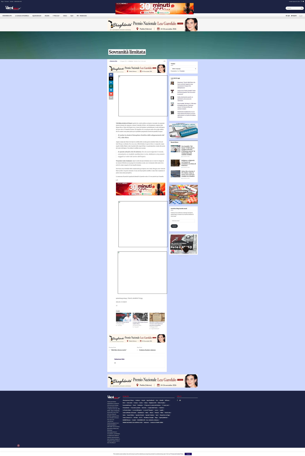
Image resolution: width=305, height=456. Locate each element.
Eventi (134, 405)
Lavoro (156, 410)
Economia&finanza (127, 405)
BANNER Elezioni (126, 420)
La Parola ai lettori (127, 410)
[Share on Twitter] (111, 79)
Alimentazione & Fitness (128, 400)
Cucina (140, 403)
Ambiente (137, 400)
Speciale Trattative (150, 415)
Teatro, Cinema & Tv (127, 417)
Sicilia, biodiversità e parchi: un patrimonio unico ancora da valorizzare (185, 99)
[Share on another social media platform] (111, 98)
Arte (157, 400)
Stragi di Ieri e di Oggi (164, 415)
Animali (143, 400)
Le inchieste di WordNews (22, 16)
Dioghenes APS (152, 403)
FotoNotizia (140, 405)
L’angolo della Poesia (152, 407)
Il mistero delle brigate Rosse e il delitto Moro (140, 323)
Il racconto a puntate (135, 407)
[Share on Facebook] (111, 75)
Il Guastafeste (126, 407)
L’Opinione (161, 407)
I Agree (188, 454)
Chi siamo (7, 1)
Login (288, 16)
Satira (124, 415)
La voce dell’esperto (137, 410)
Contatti (11, 1)
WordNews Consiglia (148, 417)
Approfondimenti (36, 16)
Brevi (124, 403)
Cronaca (136, 403)
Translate (182, 71)
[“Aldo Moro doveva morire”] (123, 317)
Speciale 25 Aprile (140, 415)
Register (294, 16)
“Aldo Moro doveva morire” (122, 322)
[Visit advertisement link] (154, 8)
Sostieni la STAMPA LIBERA (156, 422)
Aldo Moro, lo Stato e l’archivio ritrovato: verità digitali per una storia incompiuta (156, 323)
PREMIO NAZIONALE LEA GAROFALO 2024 (132, 422)
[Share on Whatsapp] (111, 86)
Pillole (161, 412)
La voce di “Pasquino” (148, 410)
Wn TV (140, 417)
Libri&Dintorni (141, 412)
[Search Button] (302, 8)
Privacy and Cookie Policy (177, 454)
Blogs (2, 1)
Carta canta (129, 403)
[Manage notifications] (18, 445)
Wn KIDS (136, 417)
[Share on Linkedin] (111, 82)
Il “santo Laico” (165, 405)
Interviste (144, 407)
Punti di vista (168, 412)
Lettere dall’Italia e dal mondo (129, 412)
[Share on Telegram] (111, 90)
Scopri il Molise (130, 415)
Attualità (47, 16)
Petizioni (157, 412)
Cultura (65, 16)
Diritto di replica (161, 403)
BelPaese (167, 400)
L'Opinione (131, 61)
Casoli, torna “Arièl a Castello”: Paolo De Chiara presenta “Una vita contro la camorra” (186, 92)
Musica (151, 412)
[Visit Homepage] (11, 8)
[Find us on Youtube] (303, 1)
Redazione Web (113, 61)
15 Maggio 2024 (123, 61)
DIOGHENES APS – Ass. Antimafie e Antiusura (148, 420)
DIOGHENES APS (18, 1)
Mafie (147, 412)
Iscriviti (174, 226)
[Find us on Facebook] (301, 1)
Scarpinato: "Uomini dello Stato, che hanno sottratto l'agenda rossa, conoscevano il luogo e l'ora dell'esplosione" (186, 85)
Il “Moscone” (56, 16)
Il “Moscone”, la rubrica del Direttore (152, 405)
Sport (71, 16)
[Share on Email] (111, 94)
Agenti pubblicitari (163, 417)
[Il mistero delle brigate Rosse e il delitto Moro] (140, 317)
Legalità (161, 410)
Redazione (146, 422)
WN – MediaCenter (82, 16)
